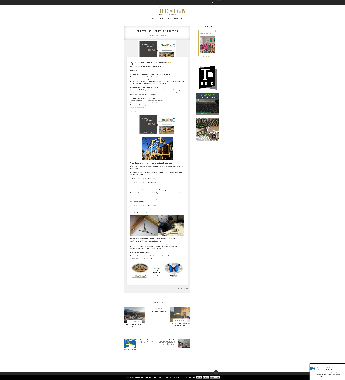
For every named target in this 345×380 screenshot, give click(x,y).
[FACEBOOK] (210, 0)
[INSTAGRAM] (215, 0)
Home (154, 19)
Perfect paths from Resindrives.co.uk (325, 367)
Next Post (171, 339)
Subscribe (189, 19)
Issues (169, 19)
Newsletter (178, 19)
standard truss (156, 83)
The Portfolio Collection (157, 311)
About (161, 19)
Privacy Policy (214, 377)
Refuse (205, 377)
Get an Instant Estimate (137, 107)
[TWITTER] (212, 0)
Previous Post (145, 339)
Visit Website (134, 111)
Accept (199, 377)
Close (343, 364)
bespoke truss (147, 105)
